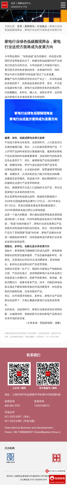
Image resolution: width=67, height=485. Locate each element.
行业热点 (42, 26)
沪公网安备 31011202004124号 (33, 479)
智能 (12, 92)
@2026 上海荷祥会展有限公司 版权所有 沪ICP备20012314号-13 (33, 476)
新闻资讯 (30, 26)
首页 (19, 26)
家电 (7, 79)
